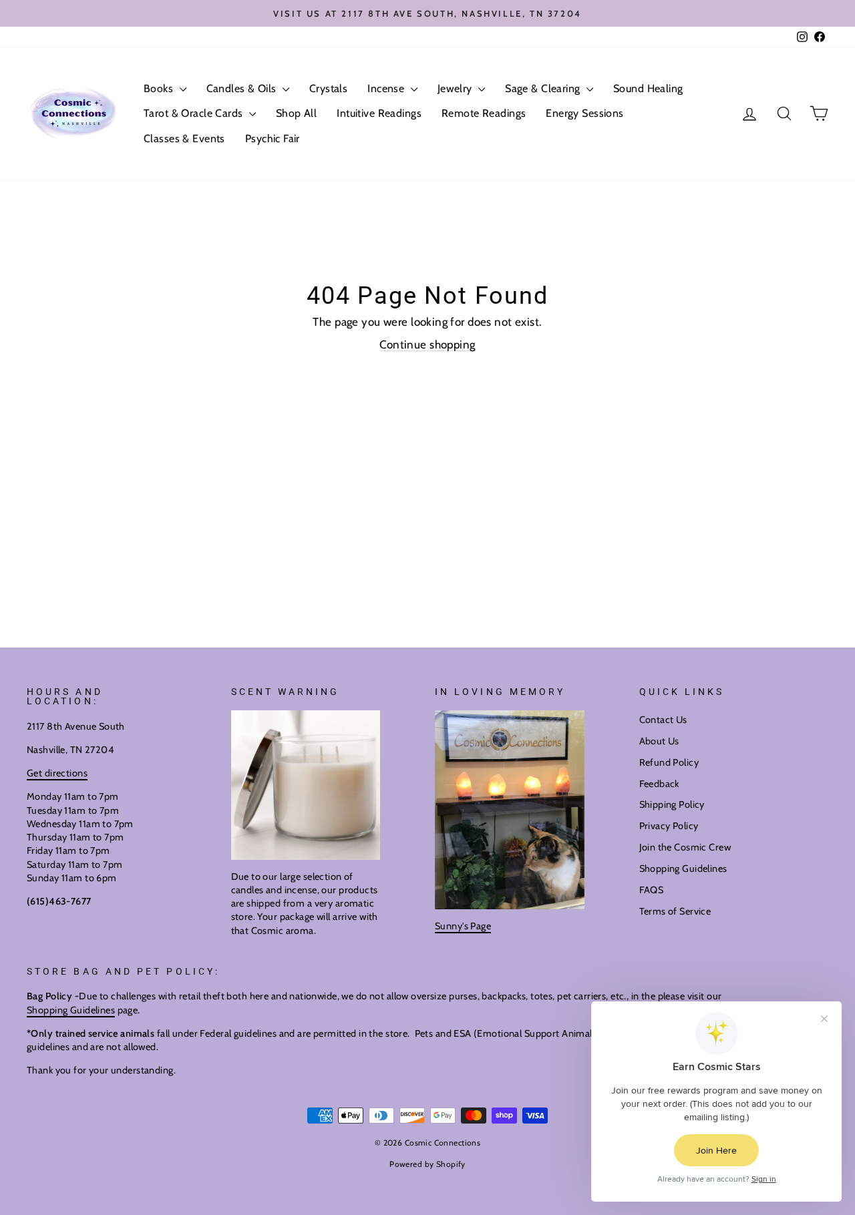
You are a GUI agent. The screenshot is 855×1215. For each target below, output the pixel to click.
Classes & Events (184, 138)
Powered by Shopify (427, 1164)
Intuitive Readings (379, 113)
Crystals (328, 88)
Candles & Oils (242, 88)
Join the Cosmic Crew (685, 847)
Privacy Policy (669, 826)
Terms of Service (675, 911)
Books (160, 88)
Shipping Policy (672, 804)
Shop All (296, 113)
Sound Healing (648, 88)
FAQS (651, 890)
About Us (659, 741)
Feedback (659, 784)
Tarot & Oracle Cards (195, 113)
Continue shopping (427, 344)
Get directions (57, 773)
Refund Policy (669, 762)
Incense (387, 88)
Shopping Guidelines (683, 869)
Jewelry (456, 88)
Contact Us (663, 720)
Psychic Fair (272, 138)
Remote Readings (484, 113)
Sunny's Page (463, 926)
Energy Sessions (584, 113)
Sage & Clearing (544, 88)
